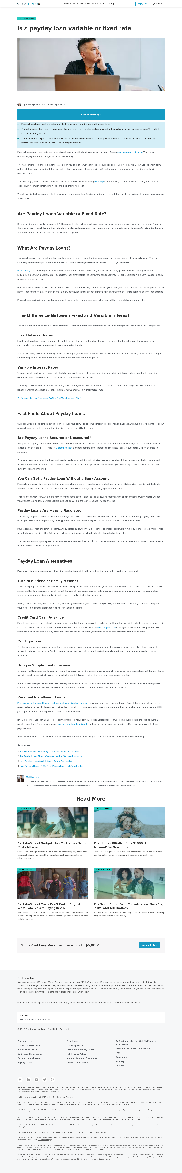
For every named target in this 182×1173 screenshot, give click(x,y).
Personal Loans (25, 1041)
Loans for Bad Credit (28, 1045)
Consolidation (103, 870)
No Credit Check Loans (29, 1054)
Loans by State (74, 1045)
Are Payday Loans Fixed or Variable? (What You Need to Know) (51, 756)
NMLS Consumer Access (62, 1097)
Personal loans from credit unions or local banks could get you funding (52, 703)
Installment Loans (27, 1050)
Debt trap (99, 181)
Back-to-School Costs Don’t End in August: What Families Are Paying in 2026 (49, 906)
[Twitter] (44, 1079)
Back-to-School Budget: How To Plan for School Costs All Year (52, 845)
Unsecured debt (64, 447)
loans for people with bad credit (72, 724)
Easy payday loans (26, 270)
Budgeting (26, 809)
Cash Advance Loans (28, 1058)
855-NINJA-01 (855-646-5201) (35, 1019)
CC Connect (122, 1057)
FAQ (118, 1053)
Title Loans (72, 1041)
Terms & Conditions (77, 1062)
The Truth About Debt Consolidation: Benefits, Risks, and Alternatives (128, 906)
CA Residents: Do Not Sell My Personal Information (136, 1043)
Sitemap (120, 1061)
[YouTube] (36, 1079)
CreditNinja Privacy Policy (80, 1050)
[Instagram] (52, 1079)
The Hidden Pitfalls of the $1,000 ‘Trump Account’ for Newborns (124, 845)
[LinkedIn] (28, 1079)
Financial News (103, 809)
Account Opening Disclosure (82, 1058)
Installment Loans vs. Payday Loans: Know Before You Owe (49, 751)
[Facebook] (20, 1079)
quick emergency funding (130, 152)
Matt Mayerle (32, 777)
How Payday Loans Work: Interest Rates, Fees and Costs (48, 761)
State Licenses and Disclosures (133, 1048)
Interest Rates (27, 18)
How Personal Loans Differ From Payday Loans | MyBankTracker (52, 766)
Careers (120, 1066)
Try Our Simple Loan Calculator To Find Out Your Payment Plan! (49, 398)
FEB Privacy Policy (76, 1054)
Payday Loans (24, 1062)
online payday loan (106, 627)
